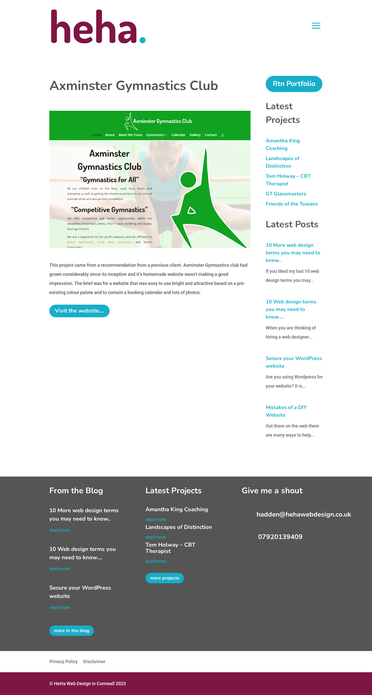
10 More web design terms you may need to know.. (293, 253)
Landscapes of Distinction (179, 527)
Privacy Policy (63, 662)
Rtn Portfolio (294, 83)
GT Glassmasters (286, 193)
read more (59, 530)
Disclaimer (94, 662)
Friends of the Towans (292, 203)
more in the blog (71, 630)
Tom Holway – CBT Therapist (170, 548)
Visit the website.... (79, 311)
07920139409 (280, 536)
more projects (164, 578)
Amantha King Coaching (177, 509)
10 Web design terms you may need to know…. (291, 309)
